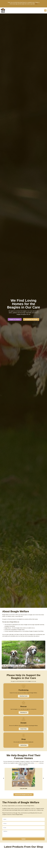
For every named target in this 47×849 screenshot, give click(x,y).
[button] (45, 10)
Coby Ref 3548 (23, 788)
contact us (36, 763)
